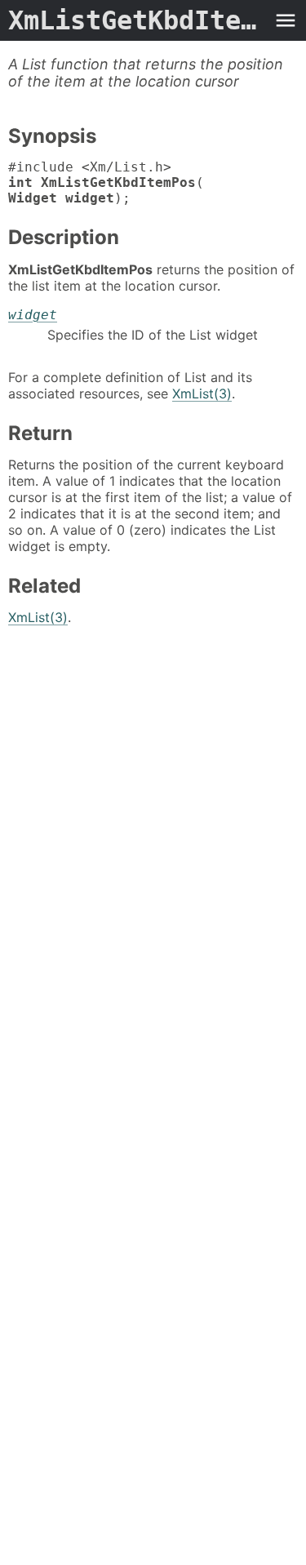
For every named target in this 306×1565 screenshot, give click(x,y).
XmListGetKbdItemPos (136, 20)
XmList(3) (202, 393)
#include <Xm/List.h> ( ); (106, 182)
